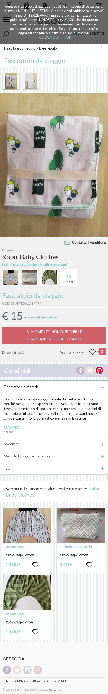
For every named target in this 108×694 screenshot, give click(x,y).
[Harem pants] (27, 525)
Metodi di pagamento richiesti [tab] (28, 456)
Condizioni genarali (28, 681)
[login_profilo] (35, 564)
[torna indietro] (101, 49)
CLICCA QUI (49, 37)
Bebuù (7, 681)
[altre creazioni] (10, 277)
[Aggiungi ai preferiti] (92, 352)
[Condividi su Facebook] (80, 370)
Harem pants (15, 546)
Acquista (50, 681)
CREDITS (55, 689)
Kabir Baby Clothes (19, 555)
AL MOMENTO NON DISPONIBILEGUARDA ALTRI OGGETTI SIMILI (54, 335)
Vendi (62, 681)
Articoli (68, 278)
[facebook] (7, 673)
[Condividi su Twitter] (90, 370)
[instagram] (27, 673)
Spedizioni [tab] (12, 444)
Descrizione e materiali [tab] (22, 387)
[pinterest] (38, 673)
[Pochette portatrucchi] (81, 525)
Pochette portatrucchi (76, 546)
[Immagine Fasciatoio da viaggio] (11, 81)
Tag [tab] (7, 468)
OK (68, 37)
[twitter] (17, 673)
